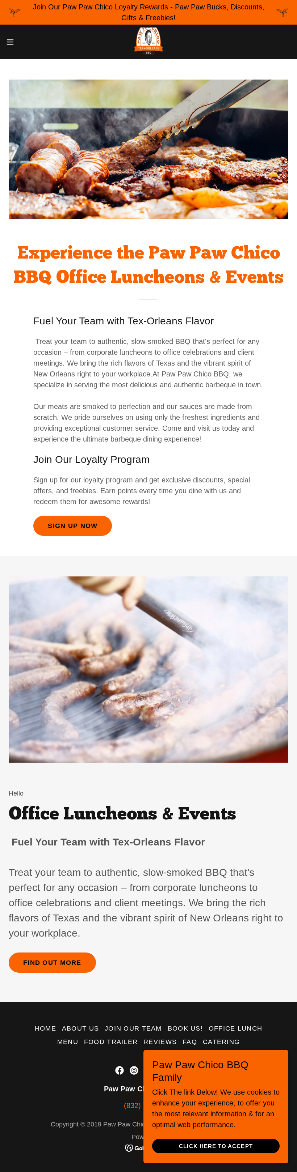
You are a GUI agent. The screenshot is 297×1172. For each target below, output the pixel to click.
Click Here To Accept (215, 1146)
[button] (25, 42)
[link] (148, 41)
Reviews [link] (160, 1041)
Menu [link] (67, 1041)
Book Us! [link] (185, 1028)
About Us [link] (80, 1028)
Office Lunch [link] (235, 1028)
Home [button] (45, 1028)
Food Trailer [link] (111, 1041)
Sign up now (72, 525)
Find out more (52, 962)
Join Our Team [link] (133, 1028)
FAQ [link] (190, 1041)
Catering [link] (221, 1041)
